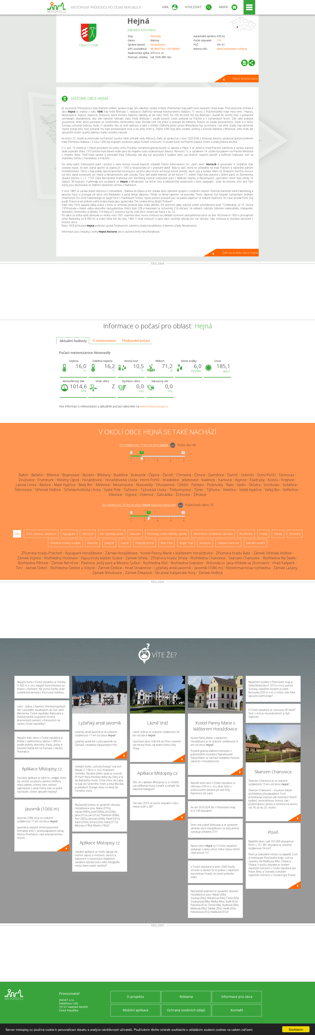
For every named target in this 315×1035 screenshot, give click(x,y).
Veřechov (290, 489)
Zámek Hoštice (211, 572)
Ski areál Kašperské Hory (175, 572)
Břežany (103, 474)
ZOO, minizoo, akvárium (41, 534)
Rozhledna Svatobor (187, 562)
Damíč (232, 474)
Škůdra (254, 484)
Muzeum (205, 543)
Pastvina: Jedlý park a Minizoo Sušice (110, 562)
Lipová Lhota (26, 484)
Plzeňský (155, 36)
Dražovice (26, 479)
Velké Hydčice (250, 489)
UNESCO (88, 534)
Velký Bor (272, 489)
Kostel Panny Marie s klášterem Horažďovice (177, 553)
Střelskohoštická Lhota (82, 489)
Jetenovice (190, 479)
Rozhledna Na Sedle (279, 557)
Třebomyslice (180, 489)
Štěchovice (23, 489)
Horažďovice (157, 44)
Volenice (146, 494)
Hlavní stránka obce (245, 78)
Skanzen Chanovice (244, 557)
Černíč (168, 474)
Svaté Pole (112, 489)
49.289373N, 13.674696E (165, 48)
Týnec (199, 489)
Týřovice (213, 489)
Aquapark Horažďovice (83, 553)
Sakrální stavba (255, 543)
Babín (23, 474)
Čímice (199, 474)
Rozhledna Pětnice (33, 562)
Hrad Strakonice (138, 567)
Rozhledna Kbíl (155, 562)
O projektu (135, 996)
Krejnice (287, 479)
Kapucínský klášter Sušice (101, 557)
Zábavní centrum (228, 543)
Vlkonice (115, 494)
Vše (17, 534)
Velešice (229, 489)
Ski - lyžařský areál (111, 534)
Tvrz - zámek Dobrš (31, 567)
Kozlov (273, 479)
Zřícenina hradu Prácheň (41, 553)
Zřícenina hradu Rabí (233, 553)
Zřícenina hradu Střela (169, 557)
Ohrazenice (165, 484)
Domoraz (286, 474)
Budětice (121, 474)
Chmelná (183, 474)
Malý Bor (86, 484)
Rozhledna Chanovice (207, 557)
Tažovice (130, 489)
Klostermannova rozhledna (248, 567)
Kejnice (241, 479)
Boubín (88, 474)
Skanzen (135, 534)
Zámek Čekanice (138, 572)
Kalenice (208, 479)
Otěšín (183, 484)
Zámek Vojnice (29, 557)
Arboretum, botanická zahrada (213, 534)
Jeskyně (109, 543)
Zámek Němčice (64, 562)
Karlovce (225, 479)
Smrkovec (272, 484)
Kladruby (257, 479)
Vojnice (131, 494)
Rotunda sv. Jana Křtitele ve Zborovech (238, 562)
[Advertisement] (157, 292)
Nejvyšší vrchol (144, 543)
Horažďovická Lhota (121, 479)
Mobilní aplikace (135, 1010)
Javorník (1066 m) (208, 567)
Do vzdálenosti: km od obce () (139, 505)
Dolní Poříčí (266, 474)
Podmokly (215, 484)
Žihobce (199, 494)
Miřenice (103, 484)
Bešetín (37, 474)
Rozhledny (246, 534)
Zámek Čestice (110, 567)
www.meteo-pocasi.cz (154, 406)
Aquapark (69, 534)
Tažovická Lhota (153, 489)
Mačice (45, 484)
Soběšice (290, 484)
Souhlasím (296, 1029)
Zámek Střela (136, 557)
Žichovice (183, 494)
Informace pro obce (236, 996)
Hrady (263, 534)
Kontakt (237, 1010)
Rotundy (92, 543)
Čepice (154, 474)
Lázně (125, 543)
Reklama (186, 996)
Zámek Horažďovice (121, 553)
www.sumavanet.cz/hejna (232, 48)
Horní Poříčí (150, 479)
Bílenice (53, 474)
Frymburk (46, 479)
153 (219, 40)
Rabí (230, 484)
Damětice (216, 474)
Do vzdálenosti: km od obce (143, 445)
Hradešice (171, 479)
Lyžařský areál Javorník (172, 567)
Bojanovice (70, 474)
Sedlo (241, 484)
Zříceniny (294, 534)
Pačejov (197, 484)
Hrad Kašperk (283, 562)
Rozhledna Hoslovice (61, 557)
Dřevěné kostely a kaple (65, 543)
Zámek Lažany (285, 567)
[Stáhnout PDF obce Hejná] (244, 63)
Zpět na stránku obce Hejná (240, 253)
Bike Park (167, 543)
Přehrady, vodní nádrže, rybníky (167, 534)
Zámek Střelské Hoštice (272, 553)
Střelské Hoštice (48, 489)
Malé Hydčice (64, 484)
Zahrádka (164, 494)
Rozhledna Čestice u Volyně (72, 567)
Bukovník (138, 474)
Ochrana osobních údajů (186, 1010)
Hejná (138, 20)
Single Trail (186, 543)
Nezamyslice (123, 484)
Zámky (278, 534)
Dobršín (247, 474)
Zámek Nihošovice (107, 572)
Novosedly (144, 484)
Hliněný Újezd (68, 479)
